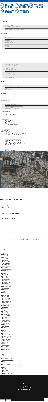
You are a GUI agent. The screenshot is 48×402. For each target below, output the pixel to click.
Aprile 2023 (5, 311)
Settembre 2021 (6, 339)
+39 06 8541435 (24, 386)
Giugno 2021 (5, 343)
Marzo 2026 (5, 260)
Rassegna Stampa (7, 373)
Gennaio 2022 (6, 333)
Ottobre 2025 (6, 267)
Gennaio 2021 (6, 351)
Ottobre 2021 (6, 337)
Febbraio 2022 (6, 332)
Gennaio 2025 (6, 280)
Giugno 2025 (5, 273)
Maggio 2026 (5, 257)
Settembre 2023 (6, 304)
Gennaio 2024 (6, 298)
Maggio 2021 (5, 345)
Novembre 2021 (6, 336)
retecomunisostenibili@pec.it (25, 389)
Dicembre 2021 (6, 335)
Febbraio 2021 (6, 349)
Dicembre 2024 (6, 282)
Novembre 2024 (6, 283)
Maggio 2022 (5, 327)
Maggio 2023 (5, 310)
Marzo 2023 (5, 313)
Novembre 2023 (6, 301)
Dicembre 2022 (6, 317)
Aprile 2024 (5, 294)
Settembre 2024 (6, 286)
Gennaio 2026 (6, 263)
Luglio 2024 (5, 289)
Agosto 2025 (5, 270)
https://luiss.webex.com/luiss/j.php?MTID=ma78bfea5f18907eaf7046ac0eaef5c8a (24, 239)
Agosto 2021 (5, 340)
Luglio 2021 (5, 342)
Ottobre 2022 (6, 320)
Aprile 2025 (5, 276)
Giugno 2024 (5, 291)
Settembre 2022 (6, 321)
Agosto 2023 (5, 305)
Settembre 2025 (6, 269)
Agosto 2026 (5, 253)
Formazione (5, 370)
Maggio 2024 (5, 292)
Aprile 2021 (5, 346)
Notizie (4, 371)
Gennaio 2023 (6, 316)
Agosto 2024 (5, 288)
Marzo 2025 (5, 278)
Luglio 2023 (5, 307)
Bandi (3, 361)
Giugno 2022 (5, 326)
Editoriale (4, 367)
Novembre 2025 (6, 266)
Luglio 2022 (5, 324)
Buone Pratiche (6, 363)
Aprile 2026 (5, 258)
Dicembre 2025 (6, 264)
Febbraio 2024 (6, 297)
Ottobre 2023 (6, 302)
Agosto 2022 (5, 323)
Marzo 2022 (5, 330)
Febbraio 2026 (6, 261)
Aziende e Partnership (8, 360)
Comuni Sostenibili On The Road (11, 366)
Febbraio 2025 (6, 279)
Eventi (4, 369)
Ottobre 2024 (6, 285)
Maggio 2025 (5, 275)
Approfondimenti (7, 358)
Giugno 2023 (5, 308)
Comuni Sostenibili (7, 364)
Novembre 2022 (6, 318)
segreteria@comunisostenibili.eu (25, 387)
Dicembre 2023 (6, 299)
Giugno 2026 (5, 256)
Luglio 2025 (5, 272)
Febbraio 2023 (6, 314)
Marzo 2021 (5, 348)
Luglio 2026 (5, 254)
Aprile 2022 (5, 329)
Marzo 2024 (5, 295)
